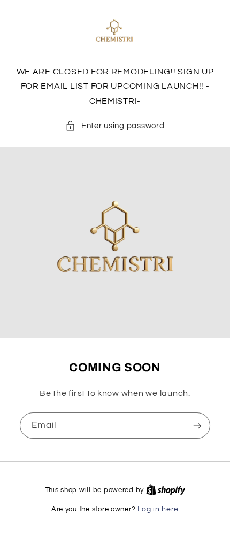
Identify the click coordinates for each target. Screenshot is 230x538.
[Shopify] (166, 490)
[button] (114, 126)
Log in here (158, 509)
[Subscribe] (197, 425)
